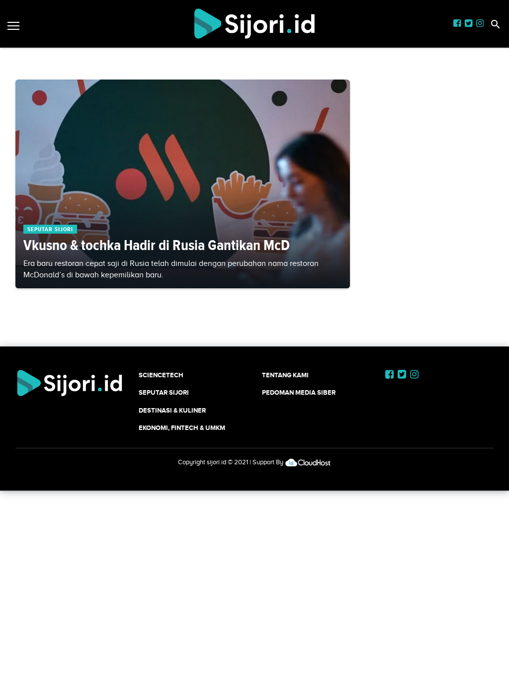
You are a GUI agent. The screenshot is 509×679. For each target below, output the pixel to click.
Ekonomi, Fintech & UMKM (182, 427)
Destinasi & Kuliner (172, 410)
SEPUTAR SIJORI (164, 392)
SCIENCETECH (161, 375)
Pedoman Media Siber (299, 392)
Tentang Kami (285, 375)
